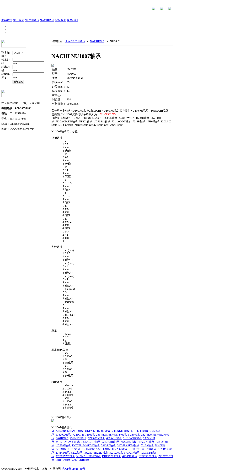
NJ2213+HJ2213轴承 (96, 452)
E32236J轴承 (119, 449)
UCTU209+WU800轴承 (142, 449)
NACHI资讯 (47, 20)
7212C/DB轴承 (80, 459)
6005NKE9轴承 (120, 431)
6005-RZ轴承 (114, 438)
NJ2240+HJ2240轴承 (88, 456)
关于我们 (18, 20)
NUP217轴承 (132, 452)
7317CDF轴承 (78, 438)
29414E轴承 (63, 452)
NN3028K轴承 (96, 438)
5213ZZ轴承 (108, 445)
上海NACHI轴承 (75, 41)
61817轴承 (74, 449)
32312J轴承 (116, 452)
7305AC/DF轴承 (90, 441)
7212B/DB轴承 (110, 441)
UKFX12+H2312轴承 (97, 431)
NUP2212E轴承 (148, 456)
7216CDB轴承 (145, 441)
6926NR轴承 (129, 456)
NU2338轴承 (128, 441)
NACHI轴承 (32, 20)
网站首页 (6, 20)
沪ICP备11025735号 (73, 468)
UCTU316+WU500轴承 (86, 445)
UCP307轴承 (63, 445)
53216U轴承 (103, 449)
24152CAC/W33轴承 (68, 441)
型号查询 (60, 20)
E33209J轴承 (63, 434)
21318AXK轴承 (132, 438)
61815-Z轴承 (63, 459)
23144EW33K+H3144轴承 (111, 434)
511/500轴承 (58, 431)
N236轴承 (134, 434)
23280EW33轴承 (65, 456)
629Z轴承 (76, 452)
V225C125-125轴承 (83, 434)
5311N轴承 (88, 449)
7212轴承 (61, 449)
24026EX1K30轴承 (128, 445)
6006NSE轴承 (75, 431)
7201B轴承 (62, 438)
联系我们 (72, 20)
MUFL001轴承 (139, 431)
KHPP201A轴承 (111, 456)
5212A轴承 (147, 445)
